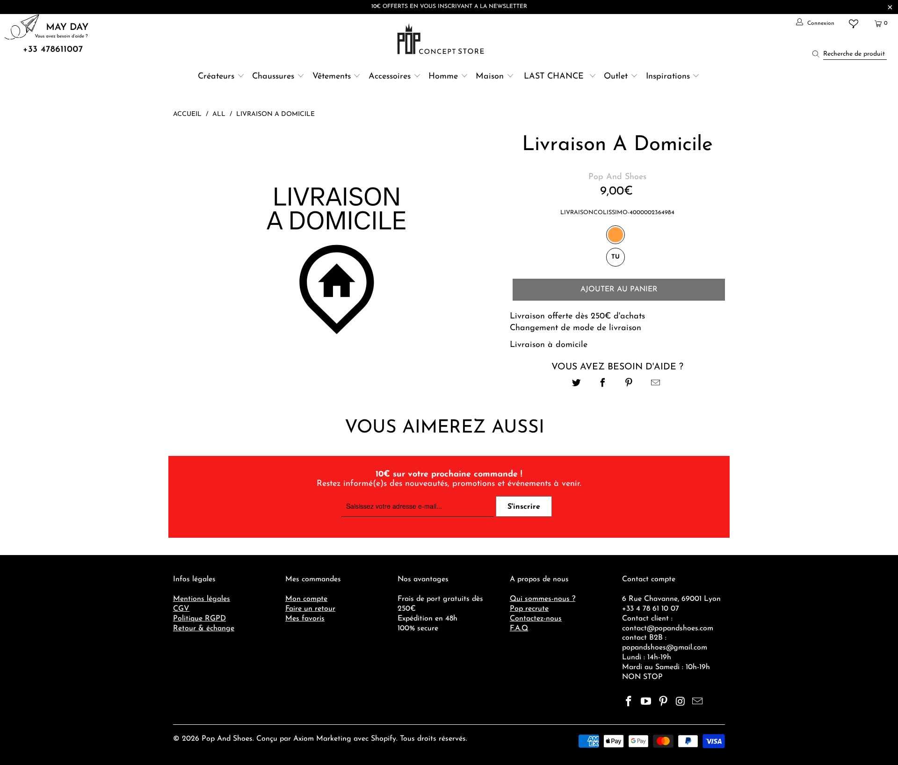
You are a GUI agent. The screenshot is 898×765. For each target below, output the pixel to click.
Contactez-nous (536, 618)
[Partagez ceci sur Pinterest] (629, 384)
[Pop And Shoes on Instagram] (681, 702)
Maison (490, 76)
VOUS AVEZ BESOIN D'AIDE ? (617, 367)
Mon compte (306, 599)
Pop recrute (529, 609)
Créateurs (216, 76)
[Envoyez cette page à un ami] (655, 384)
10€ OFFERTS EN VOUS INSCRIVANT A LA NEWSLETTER (449, 6)
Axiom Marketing (322, 739)
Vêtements (331, 76)
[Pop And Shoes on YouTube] (646, 702)
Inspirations (669, 76)
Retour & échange (203, 628)
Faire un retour (310, 609)
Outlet (616, 76)
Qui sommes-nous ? (542, 599)
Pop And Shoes (617, 177)
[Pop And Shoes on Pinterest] (663, 702)
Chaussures (273, 76)
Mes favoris (305, 618)
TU (615, 257)
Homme (443, 76)
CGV (181, 609)
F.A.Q (519, 628)
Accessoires (390, 76)
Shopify (383, 739)
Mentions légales (201, 599)
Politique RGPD (199, 618)
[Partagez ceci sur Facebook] (602, 384)
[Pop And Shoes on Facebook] (629, 702)
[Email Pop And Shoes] (698, 702)
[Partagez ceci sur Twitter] (576, 384)
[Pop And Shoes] (442, 39)
